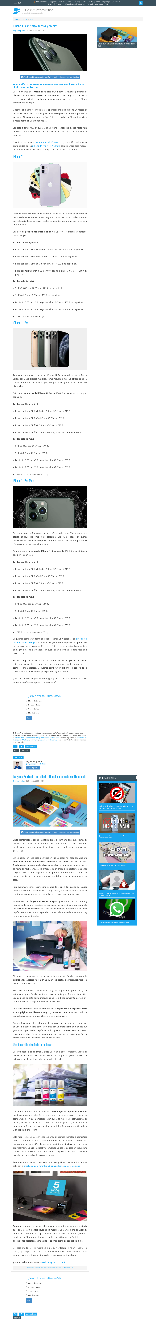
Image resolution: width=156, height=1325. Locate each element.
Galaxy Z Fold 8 (80, 2)
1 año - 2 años (33, 709)
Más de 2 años (33, 713)
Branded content (19, 781)
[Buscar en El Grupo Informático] (141, 3)
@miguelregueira (32, 764)
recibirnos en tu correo (48, 740)
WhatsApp (25, 740)
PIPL (106, 4)
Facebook (80, 737)
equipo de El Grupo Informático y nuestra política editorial (37, 737)
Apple (15, 750)
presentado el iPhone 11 (48, 142)
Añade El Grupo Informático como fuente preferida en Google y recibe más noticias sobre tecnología (51, 77)
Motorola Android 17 (66, 2)
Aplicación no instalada (95, 4)
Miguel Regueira (19, 30)
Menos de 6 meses (35, 701)
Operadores (25, 750)
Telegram (34, 740)
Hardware (17, 1318)
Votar (28, 718)
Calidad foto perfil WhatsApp (75, 4)
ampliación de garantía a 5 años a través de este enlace (52, 1166)
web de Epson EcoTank (53, 1262)
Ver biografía (33, 767)
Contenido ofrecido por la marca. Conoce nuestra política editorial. (50, 1268)
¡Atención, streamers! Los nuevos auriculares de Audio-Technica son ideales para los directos (49, 86)
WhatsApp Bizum (94, 2)
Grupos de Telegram (55, 4)
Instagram (17, 740)
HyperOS (53, 2)
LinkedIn (43, 764)
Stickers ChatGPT (42, 2)
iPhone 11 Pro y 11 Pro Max (46, 145)
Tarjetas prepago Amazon (111, 2)
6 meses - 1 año (34, 705)
